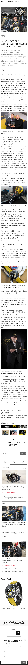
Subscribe (13, 629)
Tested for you (5, 467)
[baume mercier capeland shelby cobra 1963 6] (10, 432)
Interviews (3, 35)
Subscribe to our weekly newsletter (14, 444)
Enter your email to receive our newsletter (11, 451)
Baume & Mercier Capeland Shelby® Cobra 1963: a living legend (12, 560)
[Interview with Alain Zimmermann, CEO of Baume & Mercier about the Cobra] (14, 513)
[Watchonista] (3, 69)
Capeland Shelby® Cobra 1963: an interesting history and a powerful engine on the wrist (13, 488)
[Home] (14, 1)
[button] (10, 440)
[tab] (5, 461)
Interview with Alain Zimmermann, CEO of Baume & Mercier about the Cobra (14, 524)
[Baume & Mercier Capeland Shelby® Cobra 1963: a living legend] (14, 549)
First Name (4, 652)
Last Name (4, 656)
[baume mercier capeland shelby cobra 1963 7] (18, 432)
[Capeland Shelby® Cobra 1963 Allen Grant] (14, 593)
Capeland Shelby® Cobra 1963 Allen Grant (13, 609)
